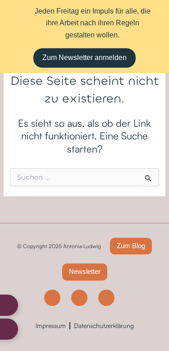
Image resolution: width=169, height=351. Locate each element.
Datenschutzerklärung (104, 325)
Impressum (51, 325)
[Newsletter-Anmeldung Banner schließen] (160, 10)
